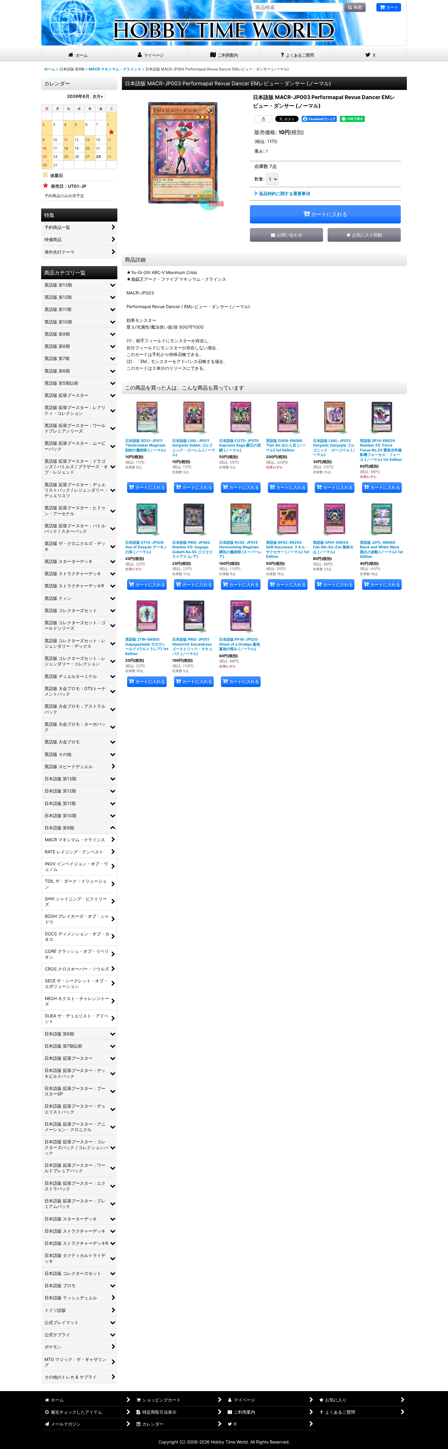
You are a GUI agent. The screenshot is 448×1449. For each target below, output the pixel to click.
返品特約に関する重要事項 (284, 193)
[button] (364, 235)
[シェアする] (263, 119)
